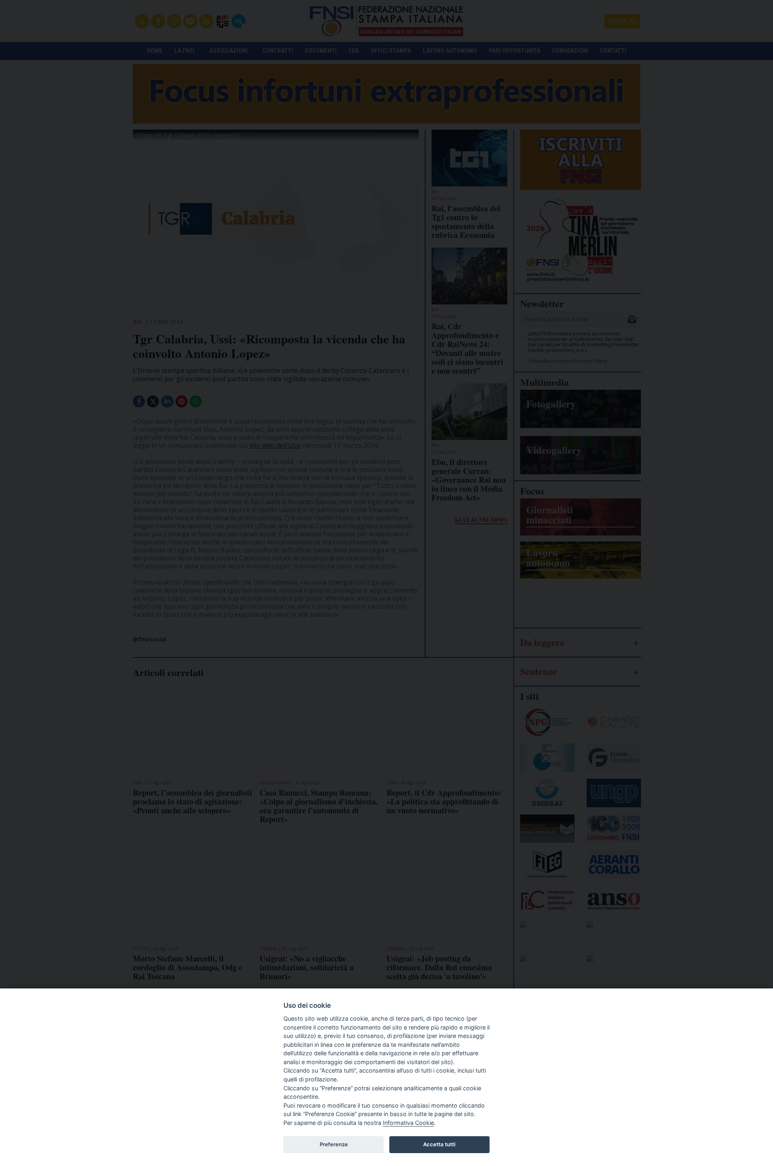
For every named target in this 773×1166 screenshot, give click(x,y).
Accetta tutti (439, 1144)
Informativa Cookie (408, 1122)
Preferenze (334, 1144)
